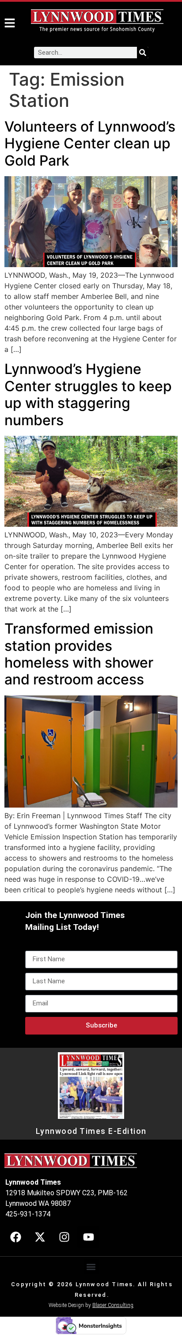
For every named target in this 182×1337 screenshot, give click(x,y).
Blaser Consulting (112, 1305)
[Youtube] (88, 1237)
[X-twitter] (40, 1237)
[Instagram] (64, 1237)
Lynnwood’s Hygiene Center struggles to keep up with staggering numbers (88, 394)
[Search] (142, 52)
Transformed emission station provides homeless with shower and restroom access (78, 654)
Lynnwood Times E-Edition (91, 1131)
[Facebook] (15, 1237)
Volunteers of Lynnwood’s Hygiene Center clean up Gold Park (89, 143)
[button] (91, 1266)
